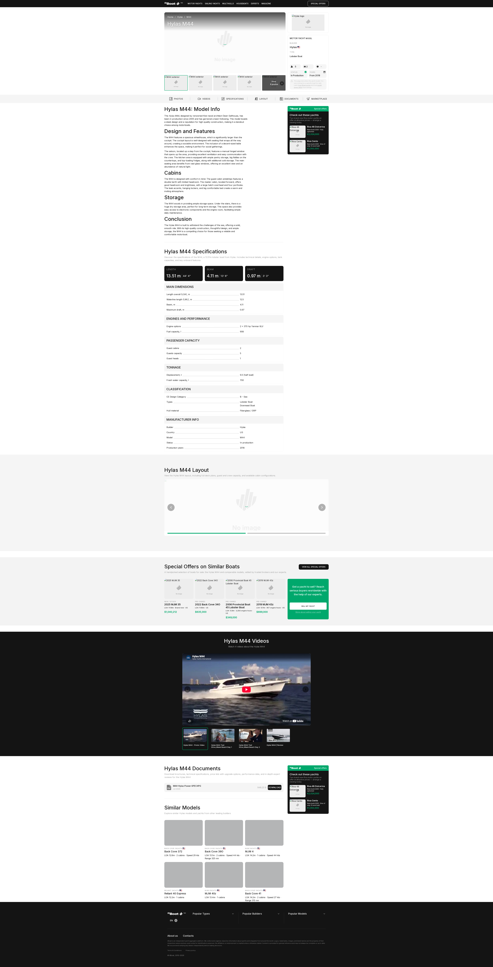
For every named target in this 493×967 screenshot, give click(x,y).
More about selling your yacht (308, 612)
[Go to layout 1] (206, 533)
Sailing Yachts (212, 3)
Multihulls (228, 3)
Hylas (172, 225)
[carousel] (225, 50)
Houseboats (242, 3)
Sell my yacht (308, 606)
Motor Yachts (195, 3)
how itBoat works (304, 85)
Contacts (188, 935)
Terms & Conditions (174, 950)
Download (274, 787)
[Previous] (169, 42)
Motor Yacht (297, 38)
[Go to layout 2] (286, 533)
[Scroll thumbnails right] (282, 83)
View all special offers (313, 567)
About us (172, 935)
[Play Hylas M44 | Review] (278, 735)
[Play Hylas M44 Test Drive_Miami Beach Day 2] (251, 735)
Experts (255, 3)
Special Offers (318, 3)
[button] (225, 42)
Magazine (266, 3)
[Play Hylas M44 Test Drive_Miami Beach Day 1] (223, 735)
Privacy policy (191, 950)
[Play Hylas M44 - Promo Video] (195, 735)
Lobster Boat (296, 56)
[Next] (280, 42)
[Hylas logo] (308, 23)
